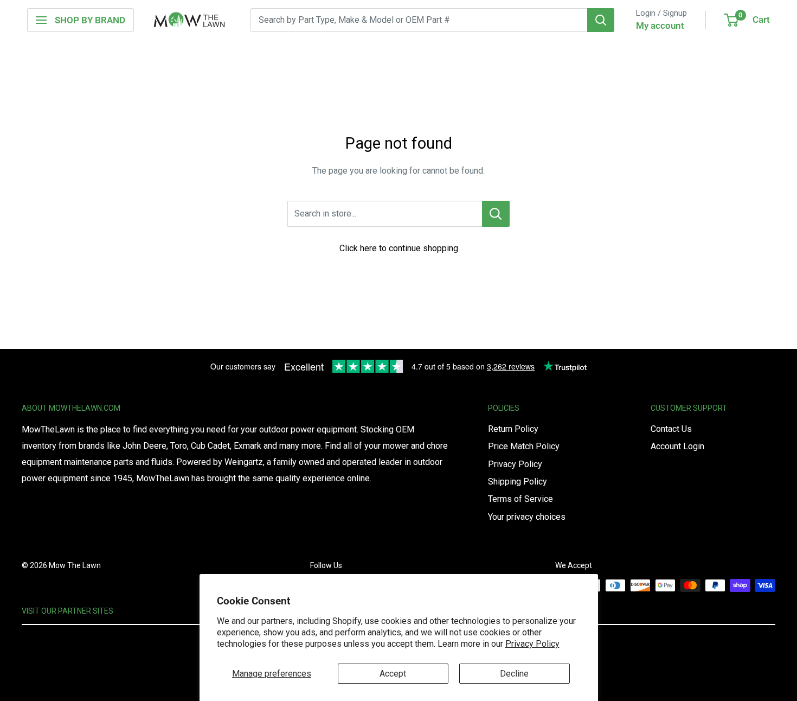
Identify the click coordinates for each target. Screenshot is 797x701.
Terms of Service (520, 499)
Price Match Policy (524, 446)
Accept (393, 673)
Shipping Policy (517, 481)
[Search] (600, 20)
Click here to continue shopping (398, 248)
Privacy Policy (532, 644)
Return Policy (513, 429)
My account (660, 25)
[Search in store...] (496, 214)
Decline (514, 673)
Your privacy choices (526, 517)
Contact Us (671, 429)
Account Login (677, 446)
